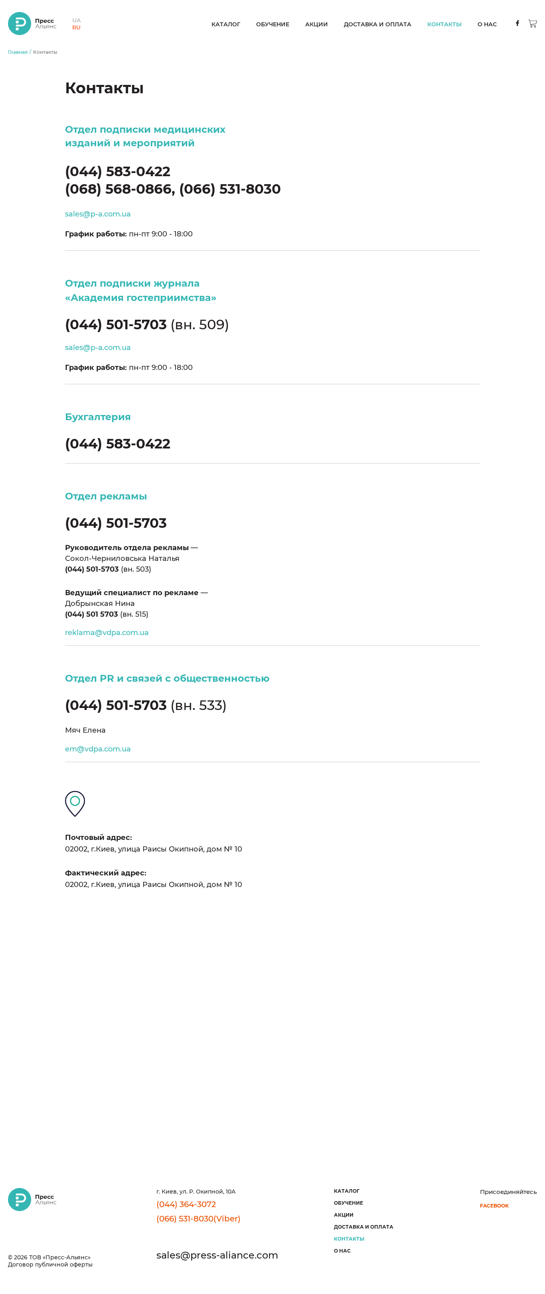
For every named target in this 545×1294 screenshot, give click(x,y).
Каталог (225, 24)
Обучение (272, 24)
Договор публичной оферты (50, 1264)
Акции (316, 24)
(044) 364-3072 (186, 1204)
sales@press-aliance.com (217, 1255)
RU (76, 27)
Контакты (444, 24)
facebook (494, 1206)
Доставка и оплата (377, 24)
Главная (18, 52)
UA (76, 20)
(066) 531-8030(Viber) (198, 1218)
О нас (487, 24)
